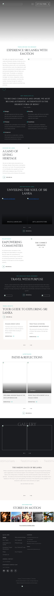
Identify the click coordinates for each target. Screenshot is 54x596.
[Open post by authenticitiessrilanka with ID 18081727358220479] (38, 517)
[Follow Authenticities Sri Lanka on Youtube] (4, 570)
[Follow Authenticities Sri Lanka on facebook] (15, 570)
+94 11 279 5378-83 (6, 561)
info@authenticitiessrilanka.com (33, 549)
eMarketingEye (34, 582)
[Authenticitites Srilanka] (12, 4)
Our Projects (18, 552)
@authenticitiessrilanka (27, 525)
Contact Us (6, 554)
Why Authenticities (20, 537)
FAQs (4, 552)
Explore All (9, 89)
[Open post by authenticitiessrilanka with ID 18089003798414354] (5, 517)
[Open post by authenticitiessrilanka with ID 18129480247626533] (27, 517)
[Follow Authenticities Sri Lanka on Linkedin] (8, 570)
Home (4, 537)
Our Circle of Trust (20, 547)
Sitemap (34, 578)
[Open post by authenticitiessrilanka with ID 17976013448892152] (49, 517)
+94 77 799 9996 (6, 567)
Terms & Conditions (26, 578)
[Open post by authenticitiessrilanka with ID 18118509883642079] (16, 517)
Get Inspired (18, 540)
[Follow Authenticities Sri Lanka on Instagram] (11, 570)
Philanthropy (18, 543)
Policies (19, 578)
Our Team (5, 540)
